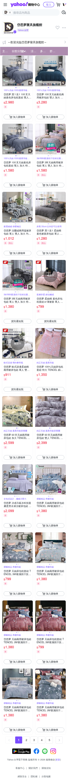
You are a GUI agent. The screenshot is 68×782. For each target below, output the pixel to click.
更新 (58, 759)
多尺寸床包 (43, 51)
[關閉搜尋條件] (10, 12)
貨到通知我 (17, 321)
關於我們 (33, 768)
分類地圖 (46, 776)
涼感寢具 (34, 51)
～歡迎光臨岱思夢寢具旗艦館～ (27, 42)
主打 (5, 51)
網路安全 (22, 776)
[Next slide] (30, 71)
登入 (48, 4)
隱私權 (34, 776)
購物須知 (46, 768)
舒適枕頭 (53, 51)
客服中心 (20, 768)
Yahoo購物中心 (25, 4)
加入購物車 (19, 117)
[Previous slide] (4, 71)
